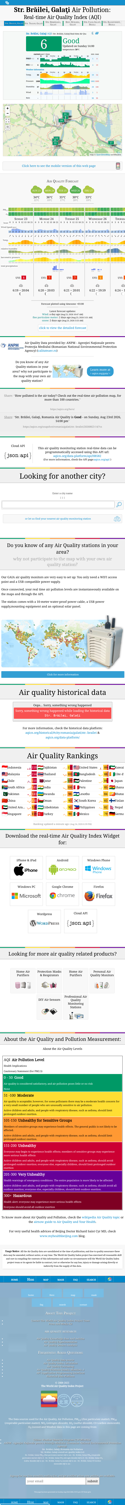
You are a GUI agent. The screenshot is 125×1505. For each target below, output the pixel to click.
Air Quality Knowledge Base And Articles (60, 1338)
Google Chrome (62, 887)
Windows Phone (98, 860)
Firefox (99, 887)
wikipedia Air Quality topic (101, 1217)
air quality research (60, 1331)
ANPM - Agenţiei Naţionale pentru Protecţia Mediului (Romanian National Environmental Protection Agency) (62, 1444)
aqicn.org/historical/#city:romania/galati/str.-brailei (61, 733)
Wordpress (44, 914)
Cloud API (81, 913)
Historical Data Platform (60, 1376)
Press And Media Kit (60, 1323)
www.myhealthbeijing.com (59, 1236)
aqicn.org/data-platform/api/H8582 (77, 456)
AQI (39, 33)
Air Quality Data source (60, 1360)
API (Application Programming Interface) (60, 1373)
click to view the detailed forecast (62, 328)
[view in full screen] (97, 33)
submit (92, 1481)
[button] (65, 116)
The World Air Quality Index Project (62, 1386)
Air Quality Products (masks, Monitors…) (60, 1369)
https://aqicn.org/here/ (62, 409)
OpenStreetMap (103, 154)
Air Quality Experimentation (60, 1341)
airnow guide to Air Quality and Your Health (65, 1222)
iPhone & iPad (26, 860)
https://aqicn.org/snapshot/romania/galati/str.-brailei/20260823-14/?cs (62, 426)
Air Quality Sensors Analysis (60, 1345)
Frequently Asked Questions (60, 1352)
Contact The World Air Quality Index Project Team (60, 1320)
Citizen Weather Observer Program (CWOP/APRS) (61, 1439)
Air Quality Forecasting (60, 1366)
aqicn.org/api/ (102, 459)
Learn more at (100, 371)
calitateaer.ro (47, 350)
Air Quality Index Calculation (60, 1363)
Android (62, 860)
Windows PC (26, 887)
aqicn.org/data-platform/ (63, 737)
